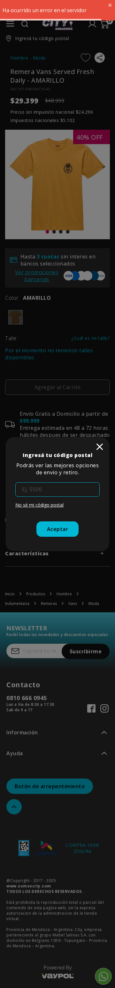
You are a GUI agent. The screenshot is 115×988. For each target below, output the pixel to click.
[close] (99, 447)
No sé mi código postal (39, 505)
